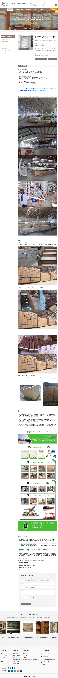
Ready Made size (41, 560)
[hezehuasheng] (21, 569)
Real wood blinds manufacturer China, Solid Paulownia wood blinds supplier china (50, 636)
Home (3, 9)
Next (0, 641)
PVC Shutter (4, 43)
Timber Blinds (27, 560)
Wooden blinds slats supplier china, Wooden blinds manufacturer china (7, 636)
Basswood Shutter (5, 41)
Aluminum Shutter (16, 659)
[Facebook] (15, 668)
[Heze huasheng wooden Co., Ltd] (3, 4)
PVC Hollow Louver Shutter (6, 50)
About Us (28, 9)
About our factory (5, 52)
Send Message (26, 603)
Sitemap (25, 676)
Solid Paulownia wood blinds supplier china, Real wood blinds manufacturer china (36, 636)
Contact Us (42, 9)
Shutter (10, 9)
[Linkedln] (10, 668)
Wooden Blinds (33, 560)
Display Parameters (41, 58)
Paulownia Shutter (5, 39)
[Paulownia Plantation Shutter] (29, 20)
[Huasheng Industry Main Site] (21, 671)
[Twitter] (12, 668)
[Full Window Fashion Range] (15, 671)
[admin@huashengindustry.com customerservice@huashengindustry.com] (19, 569)
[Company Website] (9, 671)
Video (2, 661)
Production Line (19, 9)
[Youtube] (8, 668)
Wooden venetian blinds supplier (36, 90)
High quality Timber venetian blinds (34, 88)
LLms (29, 676)
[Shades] (12, 671)
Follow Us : (4, 668)
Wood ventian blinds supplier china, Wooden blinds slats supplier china (22, 636)
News (35, 9)
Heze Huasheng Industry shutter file (30, 659)
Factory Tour (3, 653)
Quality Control (4, 655)
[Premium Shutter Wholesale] (18, 671)
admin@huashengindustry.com (49, 659)
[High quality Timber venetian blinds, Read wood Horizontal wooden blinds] (25, 43)
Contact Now (52, 58)
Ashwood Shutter (5, 48)
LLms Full (33, 676)
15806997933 (45, 654)
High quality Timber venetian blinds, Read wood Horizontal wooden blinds (37, 580)
